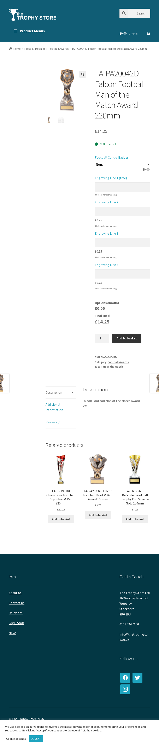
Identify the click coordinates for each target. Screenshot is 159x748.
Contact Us (16, 603)
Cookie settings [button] (16, 739)
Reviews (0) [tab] (53, 422)
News (12, 633)
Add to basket (127, 338)
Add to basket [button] (61, 519)
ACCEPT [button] (36, 738)
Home (17, 49)
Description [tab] (54, 392)
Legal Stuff (16, 623)
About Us (15, 593)
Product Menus (32, 31)
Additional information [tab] (54, 407)
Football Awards (59, 49)
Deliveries (16, 613)
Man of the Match (111, 366)
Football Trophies (35, 49)
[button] (82, 74)
